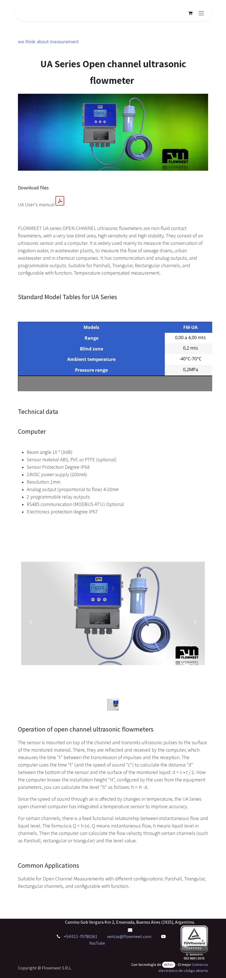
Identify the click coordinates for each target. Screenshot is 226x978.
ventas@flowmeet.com (129, 936)
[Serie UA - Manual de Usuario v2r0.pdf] (60, 201)
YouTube (97, 943)
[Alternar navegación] (201, 13)
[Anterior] (30, 622)
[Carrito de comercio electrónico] (190, 12)
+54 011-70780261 (81, 936)
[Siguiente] (195, 622)
